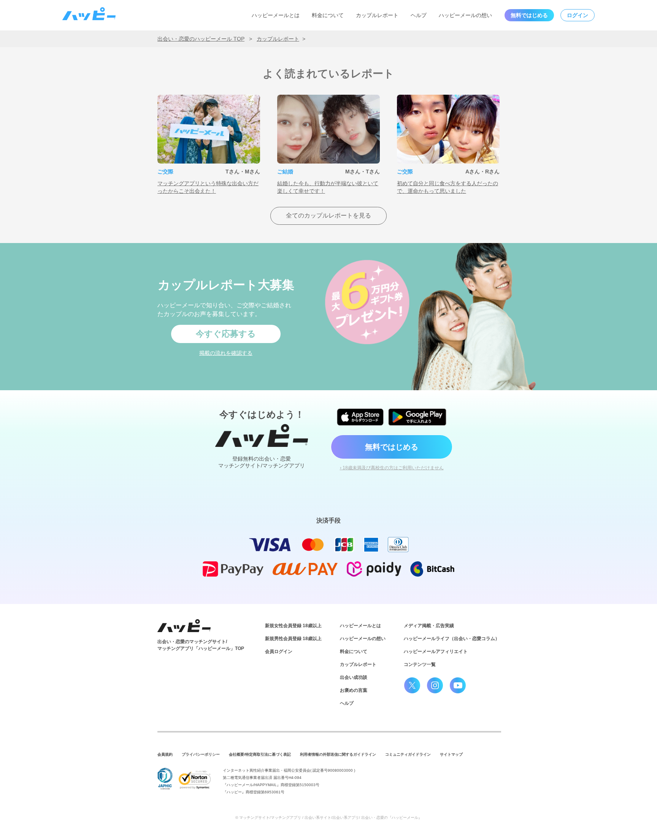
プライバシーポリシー (201, 754)
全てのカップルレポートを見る (328, 215)
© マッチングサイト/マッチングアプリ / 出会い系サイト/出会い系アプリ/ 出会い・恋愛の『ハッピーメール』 (328, 817)
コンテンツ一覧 (420, 664)
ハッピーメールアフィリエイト (436, 651)
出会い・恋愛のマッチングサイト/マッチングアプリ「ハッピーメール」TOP (200, 645)
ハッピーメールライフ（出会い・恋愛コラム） (452, 638)
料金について (328, 15)
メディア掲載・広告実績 (429, 625)
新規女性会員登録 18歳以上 (293, 625)
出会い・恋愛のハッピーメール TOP (200, 39)
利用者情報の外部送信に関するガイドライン (338, 754)
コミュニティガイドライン (408, 754)
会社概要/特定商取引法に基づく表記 (260, 754)
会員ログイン (278, 651)
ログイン (577, 15)
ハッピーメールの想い (465, 15)
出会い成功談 (353, 677)
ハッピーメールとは (276, 15)
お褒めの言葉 (353, 690)
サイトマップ (451, 754)
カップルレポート (377, 15)
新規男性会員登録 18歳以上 (293, 638)
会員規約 (165, 754)
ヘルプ (419, 15)
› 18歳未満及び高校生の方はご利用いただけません (392, 467)
